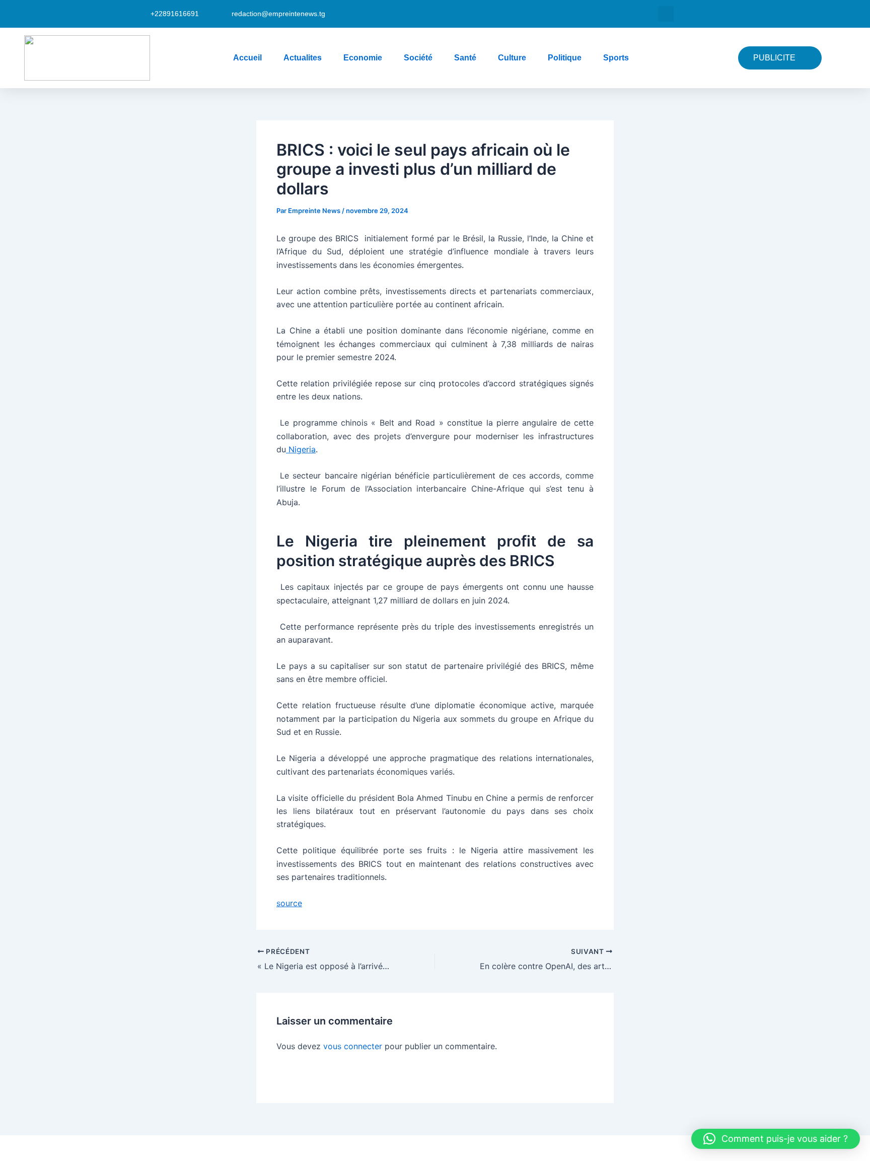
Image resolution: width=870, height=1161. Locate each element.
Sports (616, 57)
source (289, 903)
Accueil (247, 57)
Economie (362, 57)
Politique (565, 57)
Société (418, 57)
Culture (512, 57)
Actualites (302, 57)
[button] (666, 14)
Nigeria (301, 449)
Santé (465, 57)
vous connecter (352, 1046)
